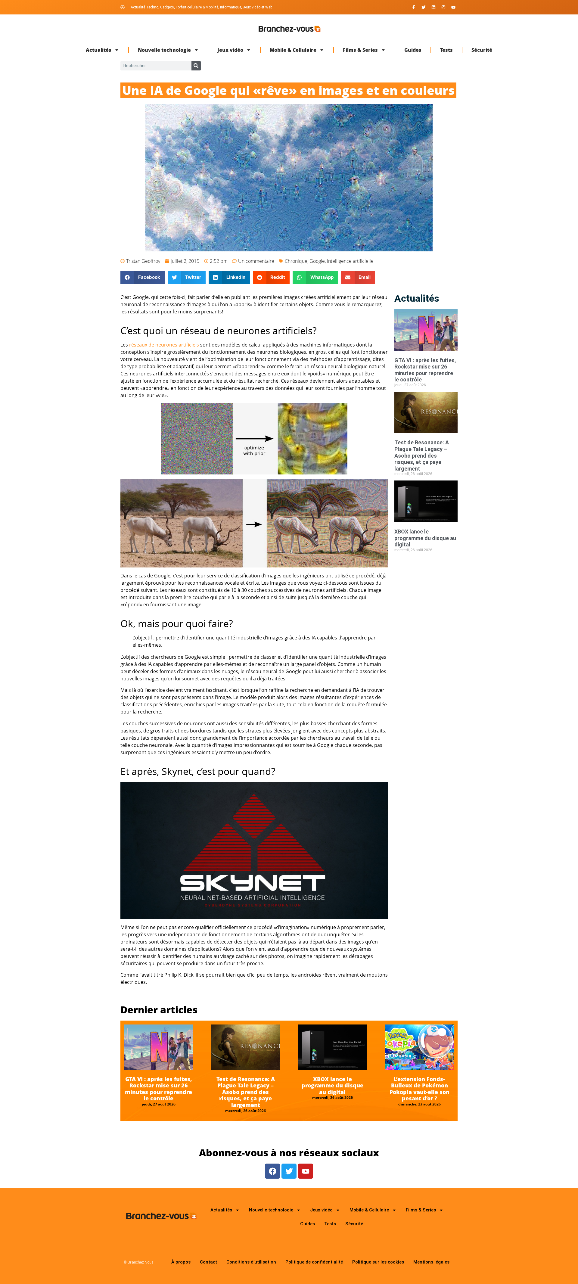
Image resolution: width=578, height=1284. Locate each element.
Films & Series (360, 50)
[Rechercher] (196, 65)
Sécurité (481, 50)
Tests (446, 50)
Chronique (296, 261)
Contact (208, 1262)
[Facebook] (272, 1171)
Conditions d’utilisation (251, 1262)
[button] (142, 277)
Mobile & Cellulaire (293, 50)
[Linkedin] (433, 7)
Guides (412, 50)
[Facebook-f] (413, 7)
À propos (181, 1262)
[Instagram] (443, 7)
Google (317, 261)
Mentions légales (431, 1262)
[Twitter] (423, 7)
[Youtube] (453, 7)
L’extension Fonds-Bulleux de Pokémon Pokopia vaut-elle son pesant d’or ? (419, 1088)
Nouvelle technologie (164, 50)
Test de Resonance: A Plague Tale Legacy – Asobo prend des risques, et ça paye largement (421, 455)
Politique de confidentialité (314, 1262)
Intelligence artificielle (350, 261)
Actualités (98, 50)
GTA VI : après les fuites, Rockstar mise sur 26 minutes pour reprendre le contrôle (425, 370)
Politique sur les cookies (378, 1262)
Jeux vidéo (230, 50)
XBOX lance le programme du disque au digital (425, 538)
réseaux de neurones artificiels (164, 344)
